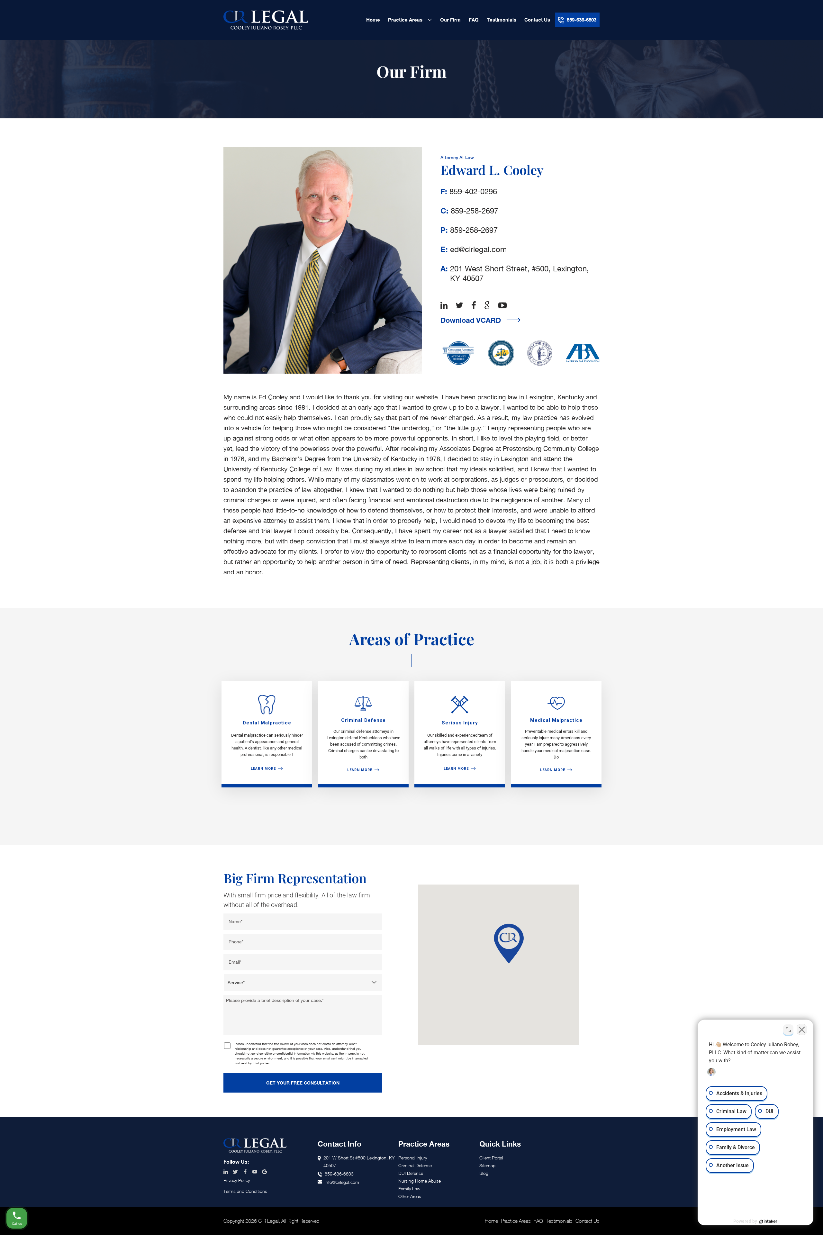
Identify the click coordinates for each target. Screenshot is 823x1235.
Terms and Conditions (245, 1191)
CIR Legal (265, 20)
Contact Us (587, 1221)
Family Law (409, 1188)
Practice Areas (516, 1221)
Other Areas (409, 1196)
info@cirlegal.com (342, 1182)
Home (491, 1221)
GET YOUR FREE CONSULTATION (302, 1082)
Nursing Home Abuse (419, 1181)
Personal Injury (412, 1157)
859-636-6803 (339, 1173)
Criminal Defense (415, 1165)
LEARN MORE (263, 768)
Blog (483, 1173)
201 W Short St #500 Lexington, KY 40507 (359, 1161)
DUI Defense (410, 1173)
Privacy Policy (236, 1180)
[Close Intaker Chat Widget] (802, 1029)
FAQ (538, 1221)
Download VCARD (470, 320)
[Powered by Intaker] (768, 1221)
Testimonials (559, 1221)
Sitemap (487, 1165)
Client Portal (491, 1157)
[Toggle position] (788, 1029)
